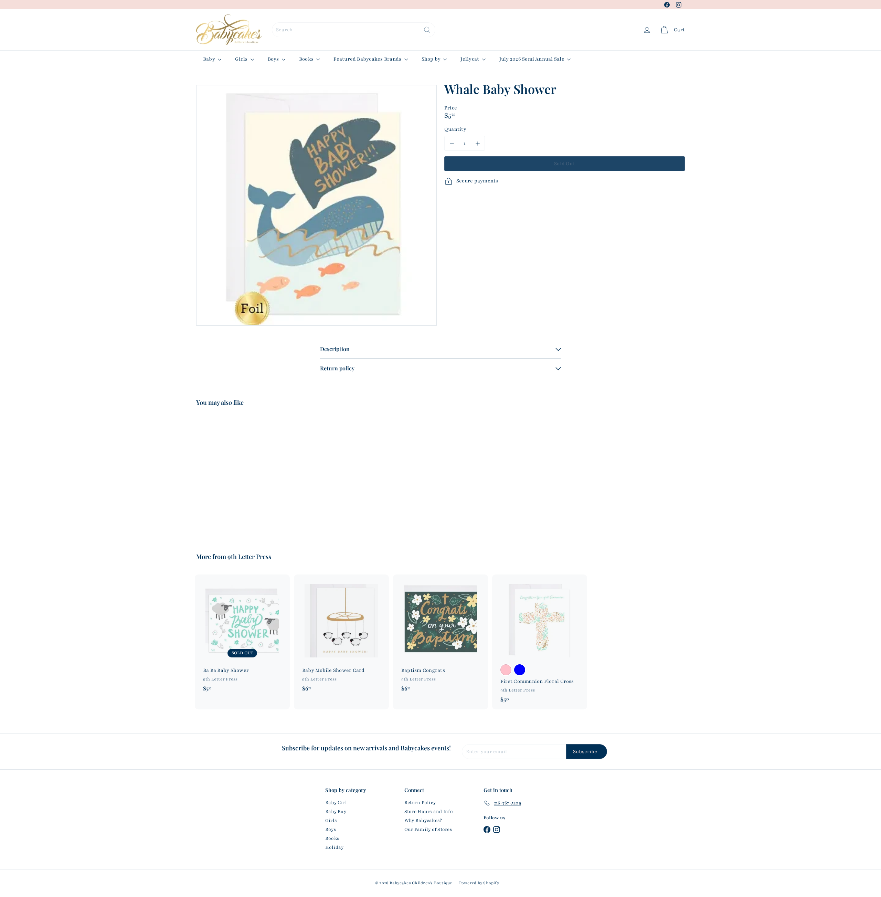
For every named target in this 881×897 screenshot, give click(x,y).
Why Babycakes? (423, 820)
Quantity (455, 129)
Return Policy (420, 803)
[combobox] (353, 29)
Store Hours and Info (428, 812)
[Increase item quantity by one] (477, 143)
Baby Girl (336, 803)
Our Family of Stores (428, 829)
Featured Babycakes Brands (367, 59)
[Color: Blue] (519, 669)
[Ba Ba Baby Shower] (242, 636)
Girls (241, 59)
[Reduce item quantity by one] (451, 143)
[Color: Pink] (505, 669)
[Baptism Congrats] (440, 636)
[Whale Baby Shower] (234, 474)
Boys (274, 59)
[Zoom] (316, 205)
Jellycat (470, 59)
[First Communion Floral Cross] (539, 641)
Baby (209, 59)
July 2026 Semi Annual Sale (532, 59)
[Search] (427, 29)
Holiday (334, 847)
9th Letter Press (249, 556)
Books (307, 59)
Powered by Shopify (479, 883)
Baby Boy (335, 812)
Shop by (432, 59)
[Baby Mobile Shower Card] (341, 636)
